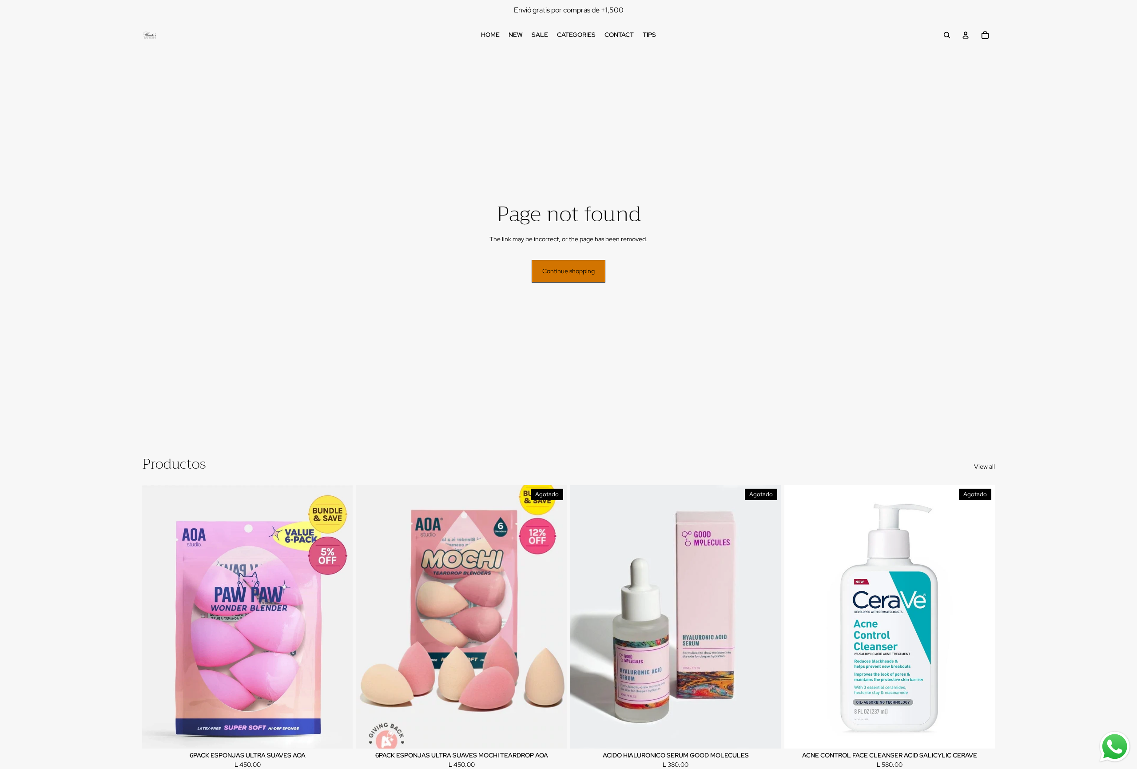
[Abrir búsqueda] (947, 35)
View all (984, 466)
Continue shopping (568, 271)
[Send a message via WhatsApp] (1115, 747)
